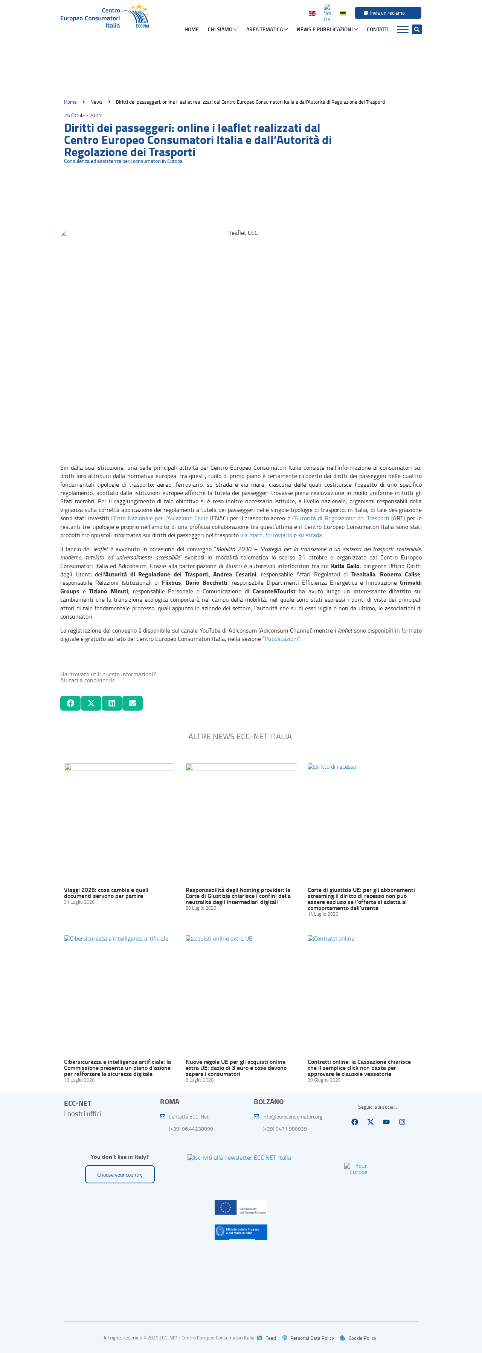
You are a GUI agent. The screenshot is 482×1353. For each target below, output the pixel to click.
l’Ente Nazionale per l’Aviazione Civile (159, 518)
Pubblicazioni (281, 638)
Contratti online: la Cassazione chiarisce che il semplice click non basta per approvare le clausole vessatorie (359, 1067)
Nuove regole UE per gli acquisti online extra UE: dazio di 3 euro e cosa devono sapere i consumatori (236, 1067)
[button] (417, 29)
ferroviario (278, 535)
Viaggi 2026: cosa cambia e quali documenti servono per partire (106, 892)
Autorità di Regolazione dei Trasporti (341, 518)
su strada (310, 535)
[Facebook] (355, 1122)
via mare (251, 535)
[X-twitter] (370, 1122)
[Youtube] (386, 1122)
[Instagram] (402, 1122)
